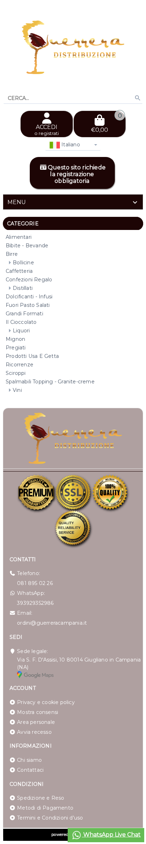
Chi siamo (29, 760)
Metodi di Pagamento (45, 808)
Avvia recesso (34, 732)
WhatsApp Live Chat (111, 834)
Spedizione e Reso (40, 798)
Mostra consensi (37, 712)
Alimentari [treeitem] (19, 237)
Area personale (36, 722)
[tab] (73, 202)
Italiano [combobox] (70, 144)
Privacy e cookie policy (46, 702)
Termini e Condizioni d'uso (50, 818)
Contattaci (30, 770)
